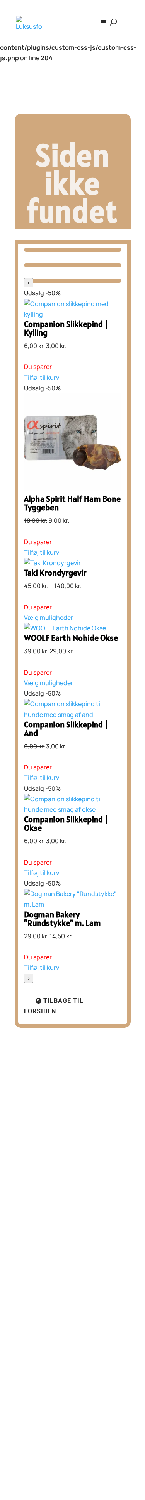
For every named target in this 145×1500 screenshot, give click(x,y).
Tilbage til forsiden (54, 1006)
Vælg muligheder (48, 617)
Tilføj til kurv (41, 377)
